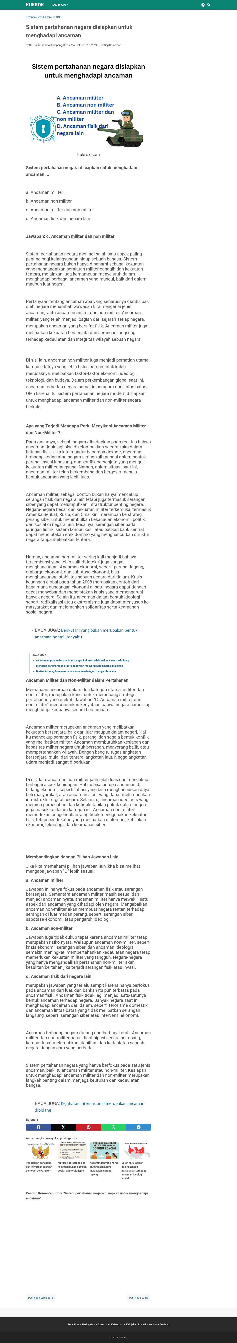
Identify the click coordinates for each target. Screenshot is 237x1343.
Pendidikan (58, 4)
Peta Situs (73, 1324)
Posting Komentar (110, 45)
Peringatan (88, 1324)
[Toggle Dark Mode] (203, 5)
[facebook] (38, 1127)
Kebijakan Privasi (136, 1324)
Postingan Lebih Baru (40, 1297)
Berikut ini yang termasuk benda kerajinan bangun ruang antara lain (76, 671)
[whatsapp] (113, 1127)
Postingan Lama (138, 1297)
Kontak (153, 1324)
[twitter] (63, 1127)
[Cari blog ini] (209, 5)
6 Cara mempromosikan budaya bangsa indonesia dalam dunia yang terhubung (82, 660)
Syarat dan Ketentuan (110, 1324)
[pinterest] (88, 1127)
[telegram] (138, 1127)
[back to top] (229, 1334)
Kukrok (35, 4)
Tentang (164, 1324)
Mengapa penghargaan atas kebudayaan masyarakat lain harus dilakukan (79, 665)
